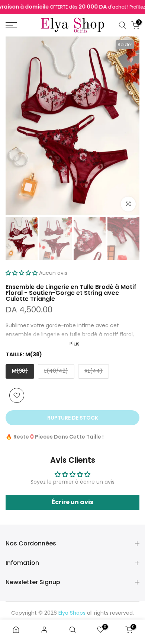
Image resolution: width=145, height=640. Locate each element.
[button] (22, 273)
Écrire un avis (72, 502)
